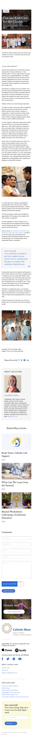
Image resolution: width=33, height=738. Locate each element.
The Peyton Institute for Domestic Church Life (15, 697)
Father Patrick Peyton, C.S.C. (10, 695)
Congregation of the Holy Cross (11, 692)
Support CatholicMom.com (9, 673)
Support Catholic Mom (14, 612)
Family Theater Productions (10, 690)
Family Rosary (6, 688)
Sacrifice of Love (12, 416)
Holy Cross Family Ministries (10, 686)
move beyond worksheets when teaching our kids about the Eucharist (15, 232)
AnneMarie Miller (11, 395)
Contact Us (5, 670)
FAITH (6, 11)
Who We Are (6, 668)
